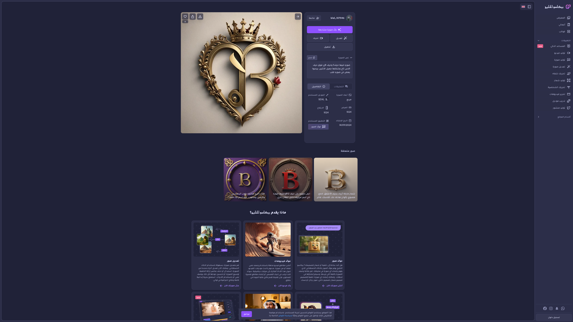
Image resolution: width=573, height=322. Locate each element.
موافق (246, 314)
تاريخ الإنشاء (342, 120)
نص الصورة (343, 57)
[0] (185, 16)
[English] (523, 7)
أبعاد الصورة (342, 94)
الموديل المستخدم (316, 94)
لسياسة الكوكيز (285, 315)
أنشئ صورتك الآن (334, 285)
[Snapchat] (557, 308)
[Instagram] (551, 308)
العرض (344, 107)
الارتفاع (320, 107)
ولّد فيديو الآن (284, 285)
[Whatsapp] (563, 308)
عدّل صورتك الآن (231, 285)
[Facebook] (545, 308)
